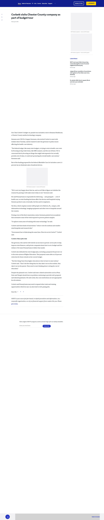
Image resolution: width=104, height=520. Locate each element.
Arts (35, 3)
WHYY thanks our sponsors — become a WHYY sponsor (36, 186)
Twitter (20, 291)
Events (39, 3)
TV (32, 3)
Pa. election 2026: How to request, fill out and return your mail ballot (80, 81)
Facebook (17, 291)
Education (44, 3)
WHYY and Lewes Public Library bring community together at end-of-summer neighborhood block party (79, 63)
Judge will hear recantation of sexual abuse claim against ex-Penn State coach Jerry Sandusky (80, 72)
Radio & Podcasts (26, 3)
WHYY (9, 3)
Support (50, 3)
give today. (14, 304)
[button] (7, 517)
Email (23, 291)
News (19, 3)
